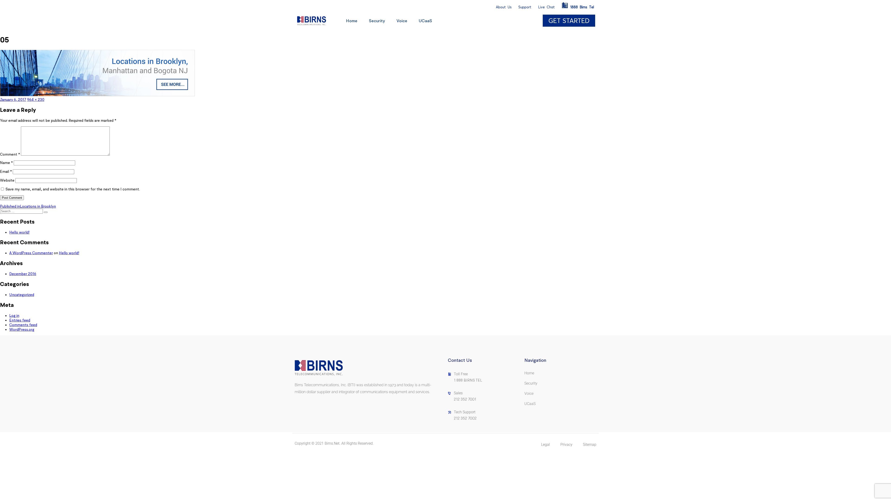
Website (7, 180)
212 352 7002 (465, 418)
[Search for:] (22, 211)
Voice (402, 20)
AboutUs (504, 7)
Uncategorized (21, 294)
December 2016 (22, 273)
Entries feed (19, 320)
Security (377, 20)
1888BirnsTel (582, 7)
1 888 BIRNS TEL (468, 380)
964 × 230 (35, 99)
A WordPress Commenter (31, 252)
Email (6, 171)
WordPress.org (21, 329)
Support (524, 7)
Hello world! (19, 232)
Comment (10, 154)
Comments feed (23, 324)
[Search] (46, 212)
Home (351, 20)
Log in (14, 315)
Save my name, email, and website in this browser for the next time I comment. (73, 189)
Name (6, 162)
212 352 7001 (465, 399)
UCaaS (425, 20)
